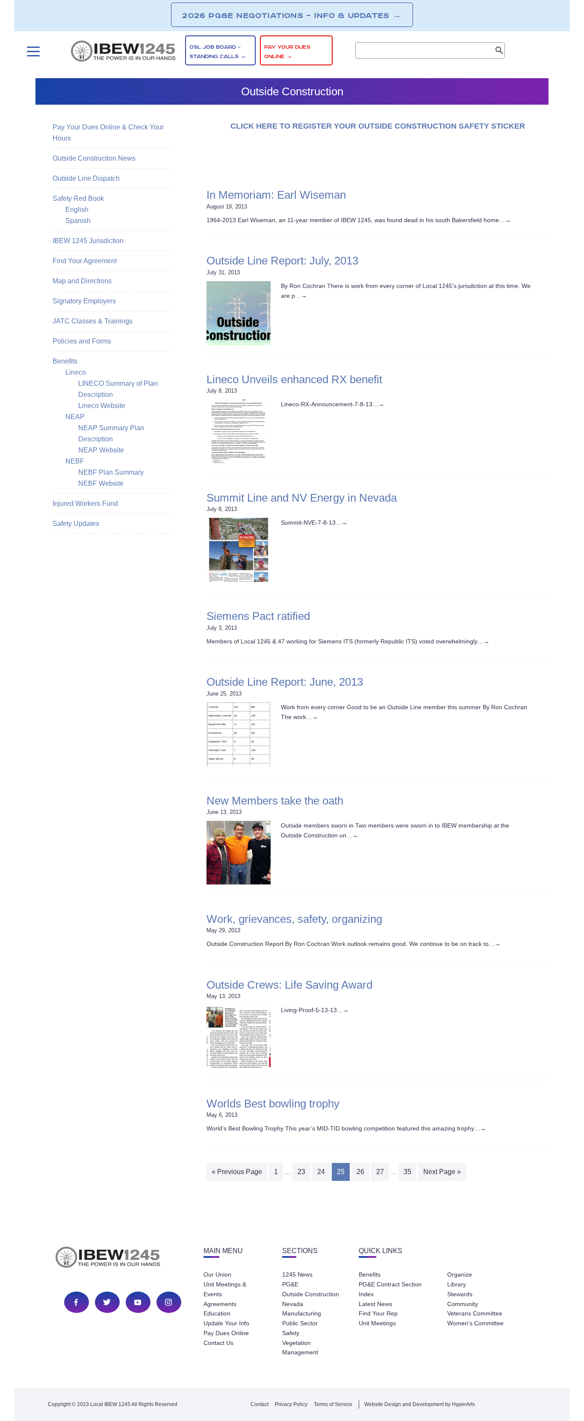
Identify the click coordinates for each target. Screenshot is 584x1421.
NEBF (74, 461)
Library (456, 1284)
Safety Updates (76, 523)
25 (341, 1171)
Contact (259, 1404)
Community (462, 1304)
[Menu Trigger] (32, 51)
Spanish (78, 220)
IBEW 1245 (122, 1258)
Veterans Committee (474, 1313)
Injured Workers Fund (85, 503)
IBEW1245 (123, 52)
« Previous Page (237, 1171)
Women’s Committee (475, 1323)
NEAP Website (101, 450)
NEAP (75, 416)
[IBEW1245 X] (107, 1302)
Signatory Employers (84, 301)
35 (407, 1171)
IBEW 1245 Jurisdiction (88, 240)
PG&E (290, 1284)
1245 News (297, 1274)
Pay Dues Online (226, 1333)
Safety (290, 1333)
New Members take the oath (274, 800)
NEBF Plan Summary (111, 472)
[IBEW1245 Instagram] (168, 1302)
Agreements (220, 1304)
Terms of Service (333, 1404)
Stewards (459, 1294)
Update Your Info (226, 1323)
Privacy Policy (291, 1404)
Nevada (292, 1304)
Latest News (375, 1304)
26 (360, 1171)
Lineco (75, 372)
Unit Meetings (377, 1323)
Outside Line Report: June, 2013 (284, 681)
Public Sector (300, 1323)
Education (217, 1313)
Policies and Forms (82, 341)
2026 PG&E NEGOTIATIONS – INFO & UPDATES (291, 15)
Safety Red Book (78, 198)
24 (321, 1171)
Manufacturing (301, 1313)
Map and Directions (82, 281)
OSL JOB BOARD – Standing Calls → (217, 52)
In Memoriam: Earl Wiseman (276, 194)
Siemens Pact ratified (258, 616)
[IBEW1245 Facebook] (76, 1302)
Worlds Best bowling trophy (272, 1103)
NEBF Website (101, 483)
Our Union (217, 1274)
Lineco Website (101, 405)
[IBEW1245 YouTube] (137, 1302)
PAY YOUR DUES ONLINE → (287, 52)
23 (301, 1171)
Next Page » (442, 1171)
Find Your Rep (378, 1313)
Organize (459, 1274)
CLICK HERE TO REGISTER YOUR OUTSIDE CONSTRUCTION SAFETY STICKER (377, 126)
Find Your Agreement (85, 260)
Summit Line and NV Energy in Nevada (301, 497)
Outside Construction (310, 1294)
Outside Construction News (94, 158)
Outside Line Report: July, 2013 (282, 260)
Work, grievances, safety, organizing (294, 919)
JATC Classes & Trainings (93, 321)
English (76, 209)
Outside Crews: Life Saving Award (289, 984)
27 (380, 1171)
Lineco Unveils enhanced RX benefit (294, 379)
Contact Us (218, 1342)
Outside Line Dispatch (86, 178)
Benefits (65, 361)
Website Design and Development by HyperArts (419, 1404)
